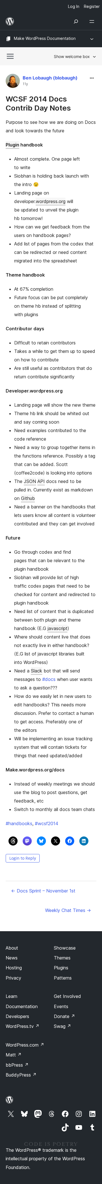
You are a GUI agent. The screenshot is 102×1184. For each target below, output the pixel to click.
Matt (14, 1055)
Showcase (65, 948)
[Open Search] (76, 21)
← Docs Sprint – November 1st (43, 891)
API (41, 481)
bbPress (17, 1065)
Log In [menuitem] (73, 6)
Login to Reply (22, 858)
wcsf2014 (46, 823)
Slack (36, 671)
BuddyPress (21, 1075)
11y (25, 84)
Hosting (14, 968)
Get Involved (67, 996)
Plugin (12, 145)
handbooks (19, 823)
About (12, 948)
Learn (11, 996)
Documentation (22, 1006)
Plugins (61, 968)
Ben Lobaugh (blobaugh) (50, 78)
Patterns (63, 978)
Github (28, 498)
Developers (17, 1016)
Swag (62, 1026)
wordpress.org (50, 201)
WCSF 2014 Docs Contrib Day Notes (38, 103)
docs (49, 679)
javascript (57, 628)
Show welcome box (72, 56)
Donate (64, 1016)
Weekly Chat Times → (68, 910)
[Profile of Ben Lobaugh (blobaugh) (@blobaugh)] (13, 82)
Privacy (13, 978)
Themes (62, 958)
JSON (30, 481)
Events (61, 1006)
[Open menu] (93, 21)
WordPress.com (25, 1045)
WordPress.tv (22, 1026)
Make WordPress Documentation (45, 38)
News (12, 958)
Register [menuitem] (92, 6)
